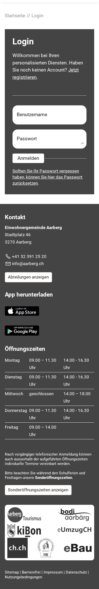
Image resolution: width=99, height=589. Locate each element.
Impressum (54, 572)
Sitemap (12, 572)
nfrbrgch (28, 263)
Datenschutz (77, 572)
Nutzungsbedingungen (23, 577)
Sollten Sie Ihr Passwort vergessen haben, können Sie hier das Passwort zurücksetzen (47, 177)
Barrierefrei (32, 572)
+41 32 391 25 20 (29, 256)
